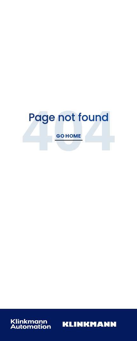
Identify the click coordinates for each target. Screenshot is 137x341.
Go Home (68, 136)
